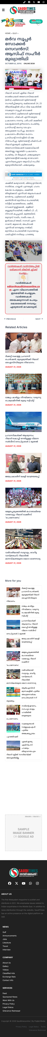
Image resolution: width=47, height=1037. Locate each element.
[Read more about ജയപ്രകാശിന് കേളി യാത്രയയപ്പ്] (23, 463)
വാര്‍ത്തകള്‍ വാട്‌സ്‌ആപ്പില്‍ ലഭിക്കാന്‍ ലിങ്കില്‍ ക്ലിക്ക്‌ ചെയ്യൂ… (24, 270)
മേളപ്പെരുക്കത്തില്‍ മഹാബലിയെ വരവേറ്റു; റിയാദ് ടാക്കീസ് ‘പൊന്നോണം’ (23, 514)
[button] (3, 10)
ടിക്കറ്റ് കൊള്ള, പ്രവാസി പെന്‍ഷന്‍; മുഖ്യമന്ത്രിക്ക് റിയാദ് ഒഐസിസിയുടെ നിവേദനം (21, 359)
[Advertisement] (23, 787)
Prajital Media (39, 1021)
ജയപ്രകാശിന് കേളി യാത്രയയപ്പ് (22, 476)
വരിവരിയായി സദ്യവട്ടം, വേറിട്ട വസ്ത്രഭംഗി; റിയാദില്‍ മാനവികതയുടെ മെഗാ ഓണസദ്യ (22, 555)
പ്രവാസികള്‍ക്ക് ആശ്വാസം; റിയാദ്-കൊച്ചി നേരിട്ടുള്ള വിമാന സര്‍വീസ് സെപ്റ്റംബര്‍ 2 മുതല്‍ (22, 438)
